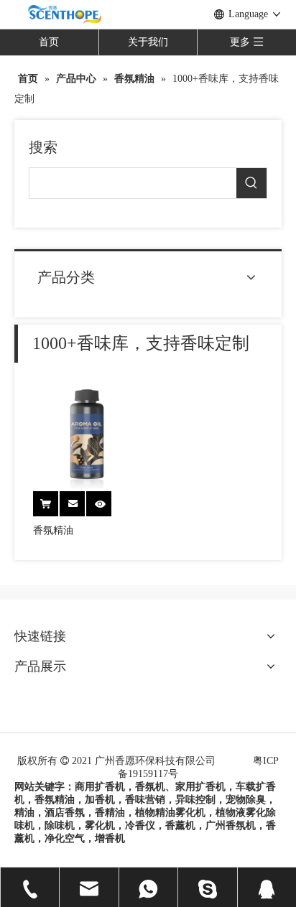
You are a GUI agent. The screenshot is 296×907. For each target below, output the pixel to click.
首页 (49, 42)
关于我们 (148, 42)
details (106, 499)
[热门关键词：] (251, 183)
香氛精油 (53, 530)
